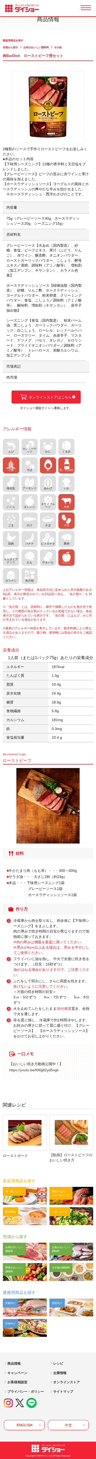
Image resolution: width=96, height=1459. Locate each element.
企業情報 (60, 1373)
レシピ (58, 1363)
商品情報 (14, 1363)
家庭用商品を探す (13, 40)
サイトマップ (63, 1391)
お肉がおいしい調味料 (36, 47)
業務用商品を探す (19, 1292)
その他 (58, 47)
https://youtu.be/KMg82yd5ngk (34, 1070)
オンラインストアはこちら (50, 397)
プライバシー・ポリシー (25, 1391)
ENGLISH (24, 1425)
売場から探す (10, 47)
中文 (68, 1425)
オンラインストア (66, 1382)
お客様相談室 (17, 1382)
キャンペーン (17, 1373)
